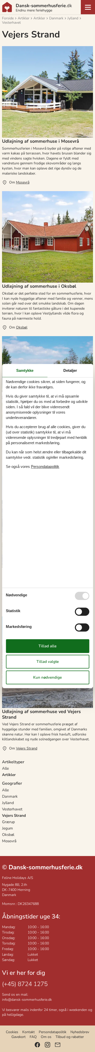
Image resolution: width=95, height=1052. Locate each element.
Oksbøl (8, 834)
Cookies (12, 1032)
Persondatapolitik (52, 1032)
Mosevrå (9, 841)
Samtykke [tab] (24, 370)
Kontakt (28, 1032)
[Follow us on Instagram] (47, 1045)
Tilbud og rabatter (69, 1036)
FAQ (33, 1036)
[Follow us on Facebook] (37, 1045)
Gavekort (18, 1036)
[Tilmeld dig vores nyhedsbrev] (57, 1045)
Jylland (8, 802)
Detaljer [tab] (70, 370)
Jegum (7, 828)
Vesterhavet (12, 809)
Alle (5, 768)
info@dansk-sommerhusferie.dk (27, 999)
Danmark (10, 796)
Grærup (8, 821)
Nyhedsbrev (79, 1032)
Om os (46, 1036)
